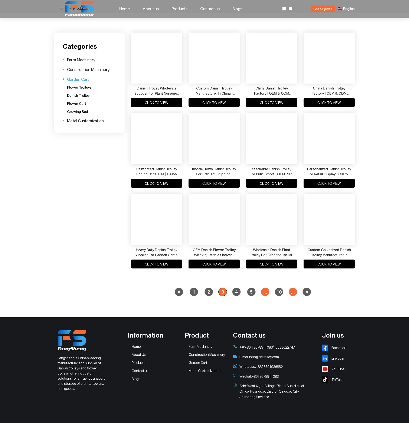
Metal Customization (204, 371)
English (349, 9)
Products (179, 8)
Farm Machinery (200, 346)
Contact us (210, 8)
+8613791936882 (269, 367)
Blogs (237, 8)
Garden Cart (198, 363)
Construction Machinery (207, 354)
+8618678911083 (265, 376)
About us (151, 8)
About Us (139, 354)
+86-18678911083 (259, 347)
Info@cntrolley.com (264, 357)
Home (124, 8)
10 (279, 292)
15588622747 (284, 347)
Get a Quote (322, 9)
